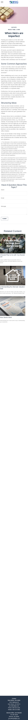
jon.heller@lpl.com (14, 706)
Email (2, 198)
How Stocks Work (6, 317)
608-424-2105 (16, 707)
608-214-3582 (16, 709)
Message (3, 206)
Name (2, 189)
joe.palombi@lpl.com (14, 718)
